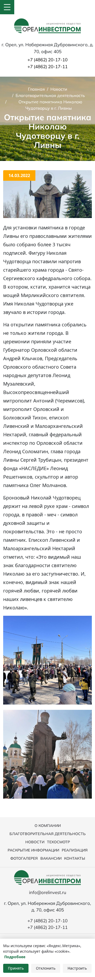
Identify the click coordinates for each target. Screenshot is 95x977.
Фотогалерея (24, 858)
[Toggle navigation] (7, 7)
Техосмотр (58, 842)
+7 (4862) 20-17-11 (47, 66)
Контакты (74, 858)
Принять (16, 968)
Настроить (77, 968)
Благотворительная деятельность (48, 833)
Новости (34, 842)
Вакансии (50, 858)
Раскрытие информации (33, 850)
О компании (48, 825)
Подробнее (14, 956)
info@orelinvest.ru (47, 892)
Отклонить (45, 968)
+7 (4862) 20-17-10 (47, 59)
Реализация (75, 850)
